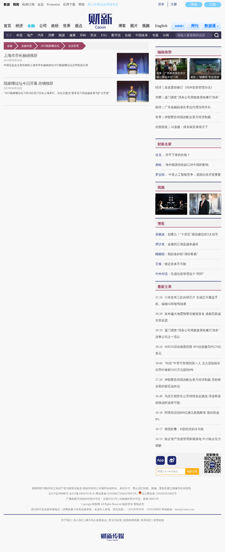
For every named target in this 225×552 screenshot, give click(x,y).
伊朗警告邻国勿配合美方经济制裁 (188, 117)
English (161, 26)
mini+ (179, 26)
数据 (7, 4)
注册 (174, 4)
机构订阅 (28, 4)
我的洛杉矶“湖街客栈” (183, 254)
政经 (55, 26)
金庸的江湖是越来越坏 (183, 244)
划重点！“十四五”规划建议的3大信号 (193, 234)
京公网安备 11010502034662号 (159, 493)
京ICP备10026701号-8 (82, 493)
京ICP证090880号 (59, 493)
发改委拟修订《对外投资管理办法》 (189, 87)
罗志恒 (160, 174)
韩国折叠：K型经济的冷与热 (184, 429)
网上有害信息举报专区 (103, 4)
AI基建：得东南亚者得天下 (189, 127)
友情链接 (158, 520)
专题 (155, 35)
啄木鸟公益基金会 (96, 520)
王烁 (158, 264)
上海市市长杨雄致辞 (20, 55)
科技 (19, 35)
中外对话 (161, 274)
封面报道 (161, 127)
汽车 (41, 35)
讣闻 (166, 35)
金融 (31, 26)
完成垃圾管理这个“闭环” (187, 274)
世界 (67, 26)
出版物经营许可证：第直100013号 (139, 498)
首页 (7, 26)
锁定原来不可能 (175, 264)
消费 (51, 35)
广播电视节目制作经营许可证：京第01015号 (92, 498)
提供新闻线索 (131, 520)
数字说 (116, 35)
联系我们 (146, 520)
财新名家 (165, 144)
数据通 (210, 26)
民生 (94, 35)
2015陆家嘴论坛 (50, 45)
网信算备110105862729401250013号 (116, 493)
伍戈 (158, 155)
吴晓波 (160, 234)
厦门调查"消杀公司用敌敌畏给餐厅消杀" (192, 97)
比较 (128, 35)
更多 (9, 35)
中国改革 (142, 35)
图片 (134, 26)
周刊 (194, 26)
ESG (104, 35)
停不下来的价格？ (177, 155)
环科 (83, 35)
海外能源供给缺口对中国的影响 (187, 164)
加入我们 (78, 520)
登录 (161, 4)
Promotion (53, 4)
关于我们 (66, 520)
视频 (146, 26)
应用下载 (69, 4)
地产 (30, 35)
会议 (41, 4)
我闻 (16, 4)
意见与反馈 (115, 520)
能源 (62, 35)
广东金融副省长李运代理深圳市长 (188, 107)
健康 (72, 35)
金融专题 (26, 45)
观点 (78, 26)
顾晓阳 (160, 254)
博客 (122, 26)
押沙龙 (160, 244)
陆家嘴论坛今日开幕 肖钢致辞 (28, 83)
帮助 (81, 4)
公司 (43, 26)
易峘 (158, 164)
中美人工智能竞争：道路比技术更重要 (195, 174)
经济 (19, 26)
